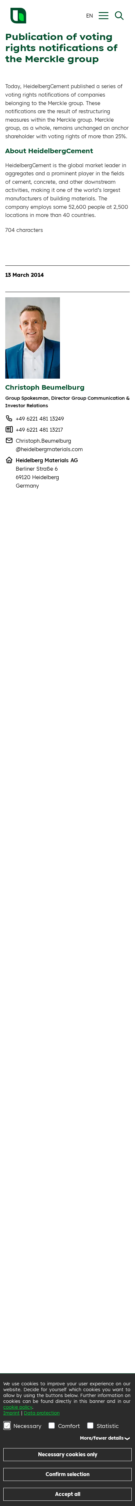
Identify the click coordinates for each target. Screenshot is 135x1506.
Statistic (108, 1425)
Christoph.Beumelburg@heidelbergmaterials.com (49, 444)
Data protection (42, 1413)
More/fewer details (102, 1438)
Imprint (11, 1413)
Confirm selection (67, 1474)
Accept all (67, 1494)
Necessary (27, 1425)
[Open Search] (119, 15)
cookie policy (17, 1407)
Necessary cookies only (67, 1454)
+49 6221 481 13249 (40, 418)
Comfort (69, 1425)
